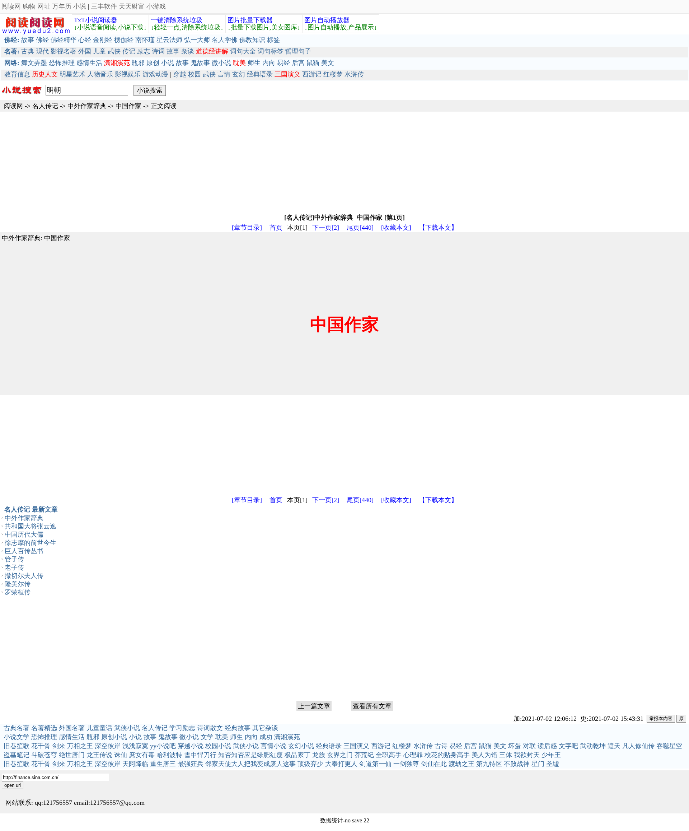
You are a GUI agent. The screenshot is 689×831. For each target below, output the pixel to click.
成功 (265, 737)
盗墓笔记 (16, 754)
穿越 (179, 74)
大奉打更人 (341, 763)
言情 (223, 74)
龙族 (318, 754)
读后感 (547, 746)
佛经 (42, 39)
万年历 (61, 6)
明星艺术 (72, 74)
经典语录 (260, 74)
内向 (268, 62)
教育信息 (17, 74)
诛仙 (120, 754)
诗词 (158, 51)
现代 (42, 51)
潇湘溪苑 (287, 737)
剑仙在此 (434, 763)
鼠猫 (312, 62)
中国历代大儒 (24, 534)
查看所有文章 (372, 706)
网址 (43, 6)
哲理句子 (298, 51)
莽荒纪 (364, 754)
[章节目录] (247, 227)
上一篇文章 (314, 706)
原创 (152, 62)
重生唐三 (163, 763)
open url (12, 785)
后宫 (298, 62)
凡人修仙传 (638, 746)
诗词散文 (210, 728)
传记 (128, 51)
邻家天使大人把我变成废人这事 (250, 763)
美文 (327, 62)
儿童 (99, 51)
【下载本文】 (438, 227)
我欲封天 (527, 754)
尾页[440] (360, 227)
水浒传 (354, 74)
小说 (79, 6)
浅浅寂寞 (135, 746)
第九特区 (489, 763)
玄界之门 (340, 754)
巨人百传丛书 (24, 551)
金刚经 (102, 39)
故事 (27, 39)
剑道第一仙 (375, 763)
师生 (254, 62)
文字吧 (568, 746)
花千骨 (41, 746)
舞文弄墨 (34, 62)
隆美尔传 (18, 584)
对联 (529, 746)
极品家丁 (297, 754)
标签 (273, 39)
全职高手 (389, 754)
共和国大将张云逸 (30, 526)
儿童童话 (99, 728)
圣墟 (552, 763)
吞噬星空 (669, 746)
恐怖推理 (62, 62)
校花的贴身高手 (447, 754)
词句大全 (243, 51)
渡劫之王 (461, 763)
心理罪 (413, 754)
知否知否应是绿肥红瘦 (250, 754)
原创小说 (114, 737)
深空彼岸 (108, 746)
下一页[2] (325, 227)
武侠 (114, 51)
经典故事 (237, 728)
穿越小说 (190, 746)
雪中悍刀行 (200, 754)
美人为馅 (484, 754)
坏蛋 (514, 746)
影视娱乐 (128, 74)
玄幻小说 (301, 746)
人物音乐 (100, 74)
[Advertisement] (215, 162)
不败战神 (517, 763)
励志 (143, 51)
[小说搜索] (21, 95)
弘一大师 (197, 39)
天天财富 (132, 6)
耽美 (221, 737)
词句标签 (270, 51)
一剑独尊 (406, 763)
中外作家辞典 (86, 105)
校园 (194, 74)
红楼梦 (333, 74)
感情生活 (89, 62)
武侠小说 (127, 728)
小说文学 (16, 737)
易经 (283, 62)
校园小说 (218, 746)
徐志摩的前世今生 (30, 542)
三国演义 (356, 746)
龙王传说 (99, 754)
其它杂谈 (265, 728)
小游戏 (156, 6)
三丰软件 (104, 6)
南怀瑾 (145, 39)
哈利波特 (169, 754)
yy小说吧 (163, 746)
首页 (275, 227)
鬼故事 (200, 62)
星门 (537, 763)
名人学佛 (225, 39)
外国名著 (72, 728)
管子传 (14, 559)
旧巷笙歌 (16, 746)
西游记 (312, 74)
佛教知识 (252, 39)
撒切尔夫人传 (24, 575)
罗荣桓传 (18, 592)
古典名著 (16, 728)
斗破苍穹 (44, 754)
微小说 (221, 62)
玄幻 (238, 74)
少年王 (551, 754)
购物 (29, 6)
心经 (84, 39)
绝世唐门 (72, 754)
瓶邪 (138, 62)
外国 (84, 51)
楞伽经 (123, 39)
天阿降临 (135, 763)
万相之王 (80, 746)
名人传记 (45, 105)
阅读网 (11, 6)
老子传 (14, 567)
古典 (27, 51)
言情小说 (273, 746)
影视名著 (63, 51)
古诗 (441, 746)
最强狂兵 (190, 763)
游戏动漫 (155, 74)
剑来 (58, 746)
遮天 (614, 746)
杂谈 (187, 51)
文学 (207, 737)
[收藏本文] (396, 227)
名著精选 (44, 728)
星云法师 (169, 39)
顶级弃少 (310, 763)
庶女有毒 (142, 754)
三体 (505, 754)
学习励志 (182, 728)
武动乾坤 (593, 746)
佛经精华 (63, 39)
